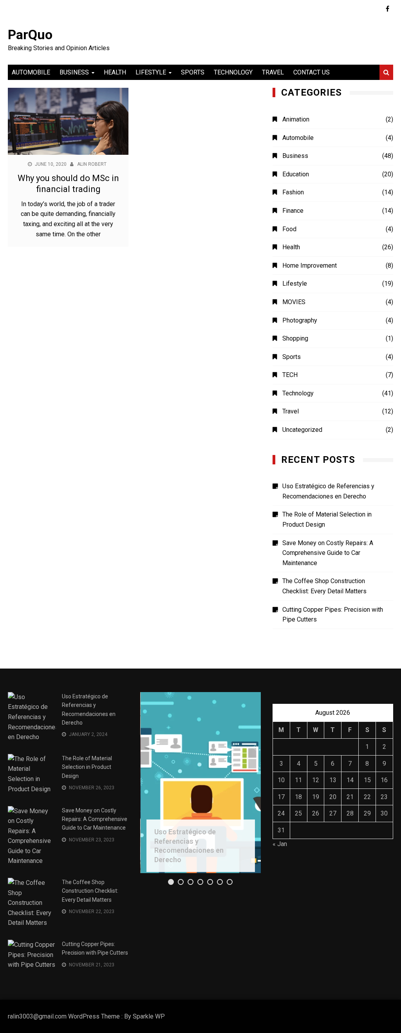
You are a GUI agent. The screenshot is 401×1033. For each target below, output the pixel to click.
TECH (290, 375)
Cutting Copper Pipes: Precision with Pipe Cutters (332, 614)
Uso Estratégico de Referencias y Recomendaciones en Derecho (328, 491)
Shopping (295, 338)
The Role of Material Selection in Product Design (327, 519)
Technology (233, 72)
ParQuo (30, 34)
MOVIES (293, 302)
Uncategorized (302, 429)
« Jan (280, 844)
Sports (192, 72)
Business (74, 72)
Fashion (293, 192)
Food (289, 229)
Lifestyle (150, 72)
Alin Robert (92, 164)
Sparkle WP (149, 1016)
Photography (299, 320)
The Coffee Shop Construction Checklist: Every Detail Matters (324, 586)
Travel (273, 72)
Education (295, 174)
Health (115, 72)
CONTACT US (311, 72)
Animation (295, 119)
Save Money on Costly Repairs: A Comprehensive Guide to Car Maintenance (327, 553)
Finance (292, 210)
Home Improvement (309, 265)
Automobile (31, 72)
